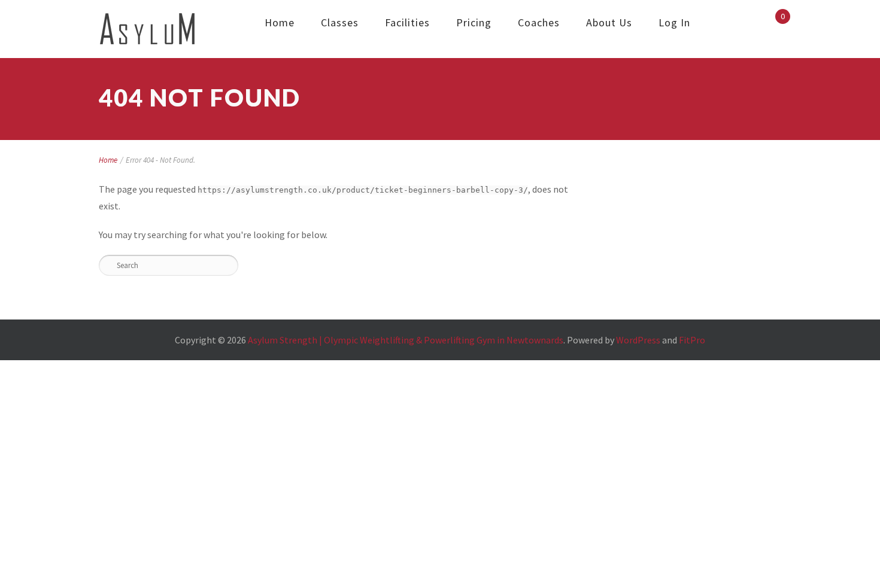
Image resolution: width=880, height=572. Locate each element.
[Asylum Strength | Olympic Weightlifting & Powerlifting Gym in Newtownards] (147, 29)
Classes (340, 22)
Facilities (407, 22)
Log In (674, 22)
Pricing (473, 22)
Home (280, 22)
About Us (609, 22)
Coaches (539, 22)
